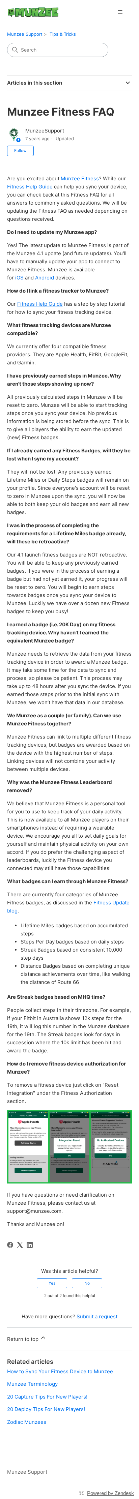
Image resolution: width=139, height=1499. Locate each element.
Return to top (23, 1339)
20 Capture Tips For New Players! (47, 1396)
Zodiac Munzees (26, 1422)
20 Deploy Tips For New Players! (46, 1409)
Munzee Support (25, 34)
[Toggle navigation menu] (120, 12)
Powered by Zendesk (110, 1493)
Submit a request (97, 1316)
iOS (19, 277)
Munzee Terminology (32, 1384)
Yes (52, 1283)
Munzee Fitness (80, 178)
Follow (20, 150)
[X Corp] (20, 1245)
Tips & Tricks (63, 34)
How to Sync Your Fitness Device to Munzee (60, 1371)
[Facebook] (10, 1245)
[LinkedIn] (30, 1245)
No (87, 1283)
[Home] (33, 12)
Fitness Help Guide (30, 186)
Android (44, 277)
